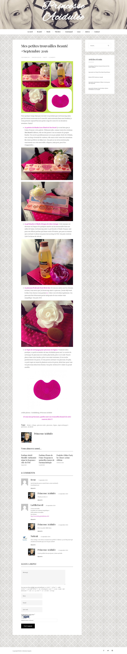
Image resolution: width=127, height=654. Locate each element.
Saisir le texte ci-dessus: (27, 620)
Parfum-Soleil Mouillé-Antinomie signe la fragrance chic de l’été (28, 459)
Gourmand (69, 32)
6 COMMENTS (52, 57)
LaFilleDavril (37, 505)
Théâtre (58, 32)
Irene (33, 479)
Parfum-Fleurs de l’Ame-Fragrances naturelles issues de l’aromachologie (46, 459)
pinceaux (49, 425)
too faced (30, 427)
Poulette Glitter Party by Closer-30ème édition (65, 457)
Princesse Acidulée (47, 493)
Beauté (39, 32)
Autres (87, 32)
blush (29, 425)
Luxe (79, 32)
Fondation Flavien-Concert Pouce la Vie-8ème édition (99, 66)
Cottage (34, 425)
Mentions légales (26, 651)
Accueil (30, 32)
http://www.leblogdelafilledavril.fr (40, 516)
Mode (48, 32)
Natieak (34, 536)
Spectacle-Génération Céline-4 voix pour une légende (99, 82)
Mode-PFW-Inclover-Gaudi (96, 77)
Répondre (33, 488)
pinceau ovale (41, 425)
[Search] (108, 45)
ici (47, 293)
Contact (97, 32)
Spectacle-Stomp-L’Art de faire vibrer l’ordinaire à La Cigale (98, 89)
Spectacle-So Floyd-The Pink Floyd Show (99, 72)
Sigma (55, 425)
